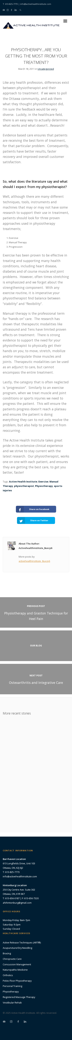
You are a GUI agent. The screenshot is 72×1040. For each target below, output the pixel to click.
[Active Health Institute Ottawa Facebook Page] (12, 9)
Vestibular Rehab (12, 1002)
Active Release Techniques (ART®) (22, 942)
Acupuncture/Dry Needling (17, 947)
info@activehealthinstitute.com (35, 4)
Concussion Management (17, 964)
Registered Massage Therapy (19, 997)
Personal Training (12, 986)
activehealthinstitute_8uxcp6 (34, 561)
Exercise (43, 481)
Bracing (7, 953)
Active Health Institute (23, 481)
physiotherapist (24, 486)
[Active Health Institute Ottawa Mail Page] (4, 9)
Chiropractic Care (12, 959)
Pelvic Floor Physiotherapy (17, 980)
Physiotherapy (44, 486)
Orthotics (8, 975)
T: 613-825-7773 (10, 4)
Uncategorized (46, 68)
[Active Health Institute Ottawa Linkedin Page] (16, 9)
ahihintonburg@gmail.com (17, 902)
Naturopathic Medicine (15, 969)
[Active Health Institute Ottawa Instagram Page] (8, 9)
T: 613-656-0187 (11, 898)
